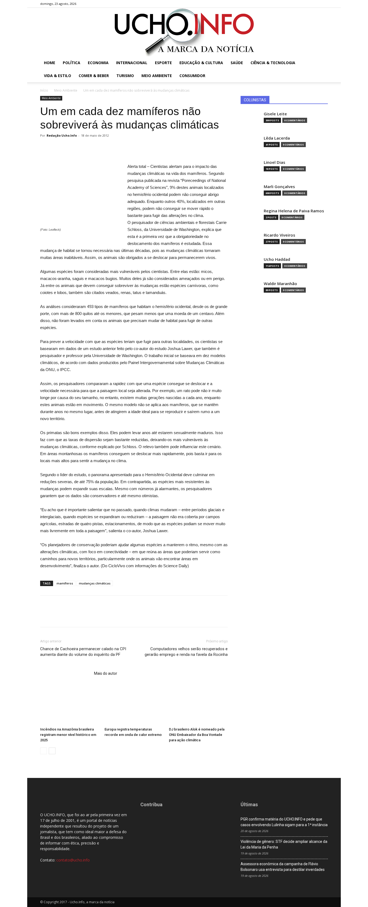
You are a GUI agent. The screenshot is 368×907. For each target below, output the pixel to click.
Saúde (237, 62)
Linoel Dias (274, 162)
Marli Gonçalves (279, 186)
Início (44, 90)
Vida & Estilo (57, 75)
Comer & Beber (94, 75)
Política (71, 62)
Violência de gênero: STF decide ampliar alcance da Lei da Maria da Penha (284, 844)
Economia (98, 62)
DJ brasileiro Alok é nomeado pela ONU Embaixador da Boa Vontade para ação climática (196, 734)
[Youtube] (324, 4)
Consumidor (192, 75)
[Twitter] (315, 4)
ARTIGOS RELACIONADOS (65, 673)
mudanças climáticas (94, 583)
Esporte (163, 62)
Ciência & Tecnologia (273, 62)
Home (49, 62)
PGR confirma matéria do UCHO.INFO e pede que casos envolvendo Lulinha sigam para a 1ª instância (284, 822)
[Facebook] (297, 4)
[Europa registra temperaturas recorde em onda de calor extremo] (134, 704)
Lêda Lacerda (277, 138)
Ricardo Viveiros (279, 235)
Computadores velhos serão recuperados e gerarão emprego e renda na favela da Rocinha (186, 651)
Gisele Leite (275, 113)
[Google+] (306, 4)
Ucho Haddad (277, 259)
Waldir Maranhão (280, 283)
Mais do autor (105, 673)
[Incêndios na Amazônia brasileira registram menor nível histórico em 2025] (69, 704)
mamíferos (65, 583)
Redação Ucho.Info (62, 135)
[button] (321, 63)
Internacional (131, 62)
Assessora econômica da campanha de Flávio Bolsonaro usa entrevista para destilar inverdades (283, 867)
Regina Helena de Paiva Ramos (294, 210)
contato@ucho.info (73, 860)
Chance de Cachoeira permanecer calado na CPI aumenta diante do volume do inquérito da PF (83, 651)
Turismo (125, 75)
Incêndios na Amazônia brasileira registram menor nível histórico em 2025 (68, 734)
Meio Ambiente (156, 75)
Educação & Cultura (201, 62)
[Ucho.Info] (184, 32)
